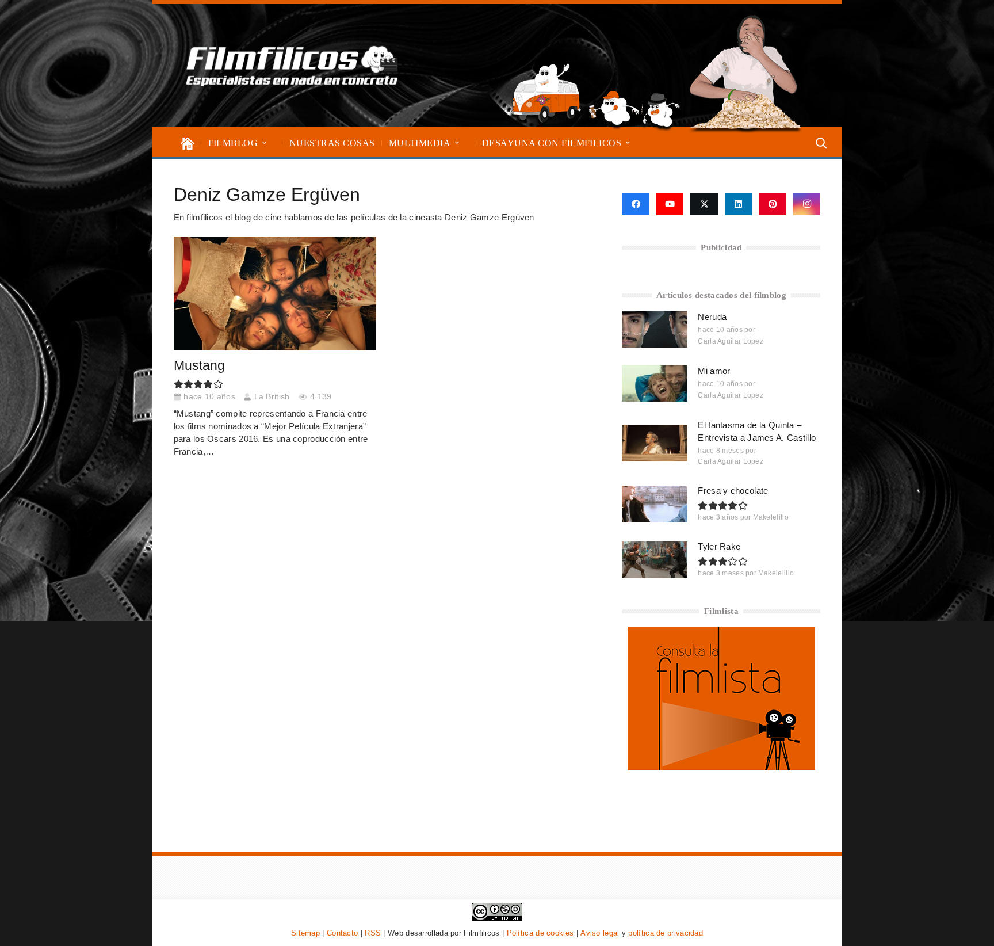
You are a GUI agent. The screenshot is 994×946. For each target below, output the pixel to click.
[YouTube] (670, 204)
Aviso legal (599, 933)
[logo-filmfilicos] (292, 65)
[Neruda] (654, 329)
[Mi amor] (654, 383)
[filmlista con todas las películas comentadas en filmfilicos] (721, 767)
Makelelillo (771, 517)
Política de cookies (540, 933)
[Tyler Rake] (654, 559)
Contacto (342, 933)
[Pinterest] (772, 204)
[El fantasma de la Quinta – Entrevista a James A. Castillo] (654, 443)
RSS (373, 933)
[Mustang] (275, 293)
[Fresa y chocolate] (654, 504)
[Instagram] (807, 204)
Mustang (199, 365)
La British (272, 396)
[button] (264, 143)
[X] (704, 204)
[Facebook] (635, 204)
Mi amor (714, 371)
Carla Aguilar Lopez (730, 341)
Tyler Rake (719, 546)
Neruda (712, 317)
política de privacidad (665, 933)
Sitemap (305, 933)
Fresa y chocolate (733, 490)
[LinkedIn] (738, 204)
